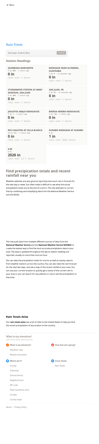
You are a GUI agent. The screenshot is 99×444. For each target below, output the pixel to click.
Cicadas (13, 394)
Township (14, 370)
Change (61, 53)
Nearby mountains (18, 354)
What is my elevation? (20, 345)
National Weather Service (18, 245)
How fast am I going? (65, 345)
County (13, 365)
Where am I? (16, 361)
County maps (16, 399)
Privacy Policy (20, 407)
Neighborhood (16, 380)
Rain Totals (60, 365)
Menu (11, 5)
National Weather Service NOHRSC (55, 245)
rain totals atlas (18, 322)
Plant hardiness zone (19, 390)
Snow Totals (61, 361)
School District (16, 375)
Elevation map (16, 349)
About (9, 407)
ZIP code (14, 385)
